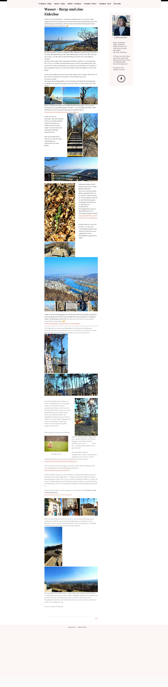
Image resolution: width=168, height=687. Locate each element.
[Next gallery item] (96, 135)
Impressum (72, 627)
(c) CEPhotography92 (120, 37)
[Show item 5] (93, 306)
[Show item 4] (82, 306)
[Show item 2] (60, 306)
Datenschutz (82, 627)
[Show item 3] (71, 306)
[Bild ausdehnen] (53, 95)
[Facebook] (121, 78)
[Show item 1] (49, 306)
